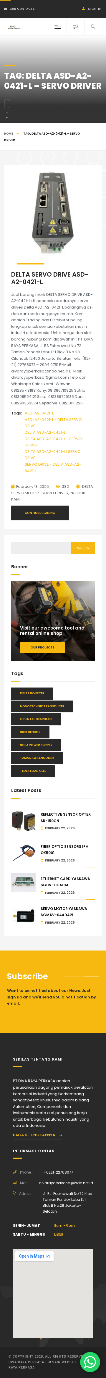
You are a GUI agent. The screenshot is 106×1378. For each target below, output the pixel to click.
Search (83, 548)
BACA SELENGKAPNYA (34, 1135)
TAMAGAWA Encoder (37, 758)
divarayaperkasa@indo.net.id (66, 1182)
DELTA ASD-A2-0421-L (45, 432)
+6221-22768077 (58, 1172)
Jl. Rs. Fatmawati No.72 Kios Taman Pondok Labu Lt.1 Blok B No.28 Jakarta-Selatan (67, 1202)
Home (8, 133)
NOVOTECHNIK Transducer (42, 706)
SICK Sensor (30, 732)
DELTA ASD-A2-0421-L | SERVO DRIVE (53, 455)
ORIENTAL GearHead (36, 719)
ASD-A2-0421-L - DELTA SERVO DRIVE (53, 423)
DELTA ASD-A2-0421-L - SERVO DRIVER (53, 442)
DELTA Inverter (32, 693)
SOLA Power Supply (36, 745)
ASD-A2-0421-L (39, 413)
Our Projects (42, 647)
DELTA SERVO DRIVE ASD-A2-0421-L (49, 278)
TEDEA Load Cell (33, 771)
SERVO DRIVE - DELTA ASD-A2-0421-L (53, 468)
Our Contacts (22, 9)
